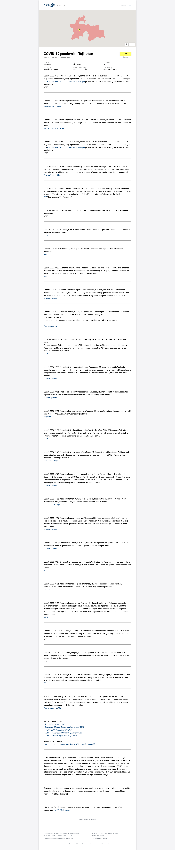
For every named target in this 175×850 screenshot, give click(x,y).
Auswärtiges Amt (50, 298)
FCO (45, 570)
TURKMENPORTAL (57, 128)
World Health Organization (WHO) (58, 730)
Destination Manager (76, 82)
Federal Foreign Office (52, 106)
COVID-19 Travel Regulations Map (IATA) (60, 736)
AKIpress (47, 417)
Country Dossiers (54, 82)
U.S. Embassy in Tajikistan (54, 505)
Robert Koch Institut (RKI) (55, 724)
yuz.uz (46, 128)
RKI (45, 197)
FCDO (46, 235)
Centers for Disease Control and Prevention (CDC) (64, 727)
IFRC (45, 617)
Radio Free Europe (51, 461)
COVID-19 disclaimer (62, 810)
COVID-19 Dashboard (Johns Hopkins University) (64, 733)
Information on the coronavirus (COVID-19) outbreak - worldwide (70, 744)
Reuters (47, 590)
